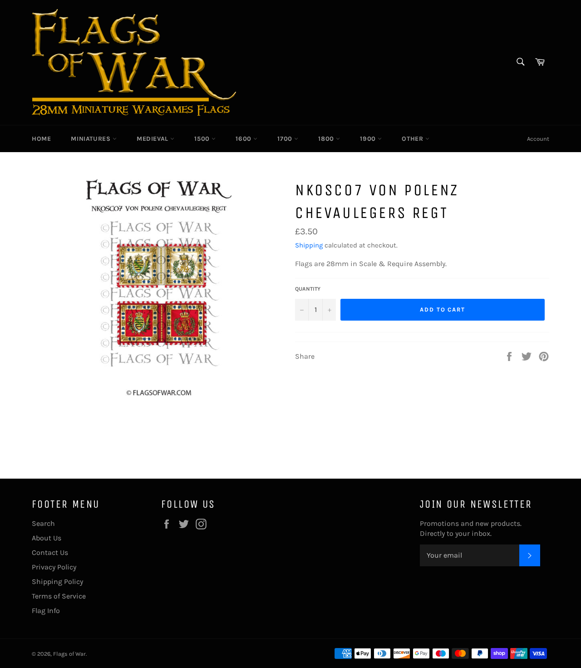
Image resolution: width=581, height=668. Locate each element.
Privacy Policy (54, 567)
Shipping (309, 245)
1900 (369, 139)
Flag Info (46, 610)
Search (43, 523)
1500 (203, 139)
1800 (327, 139)
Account (538, 138)
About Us (46, 538)
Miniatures (92, 139)
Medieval (153, 139)
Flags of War (69, 653)
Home (41, 139)
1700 (285, 139)
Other (413, 139)
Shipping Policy (57, 581)
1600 (244, 139)
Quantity (307, 289)
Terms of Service (59, 596)
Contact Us (50, 552)
